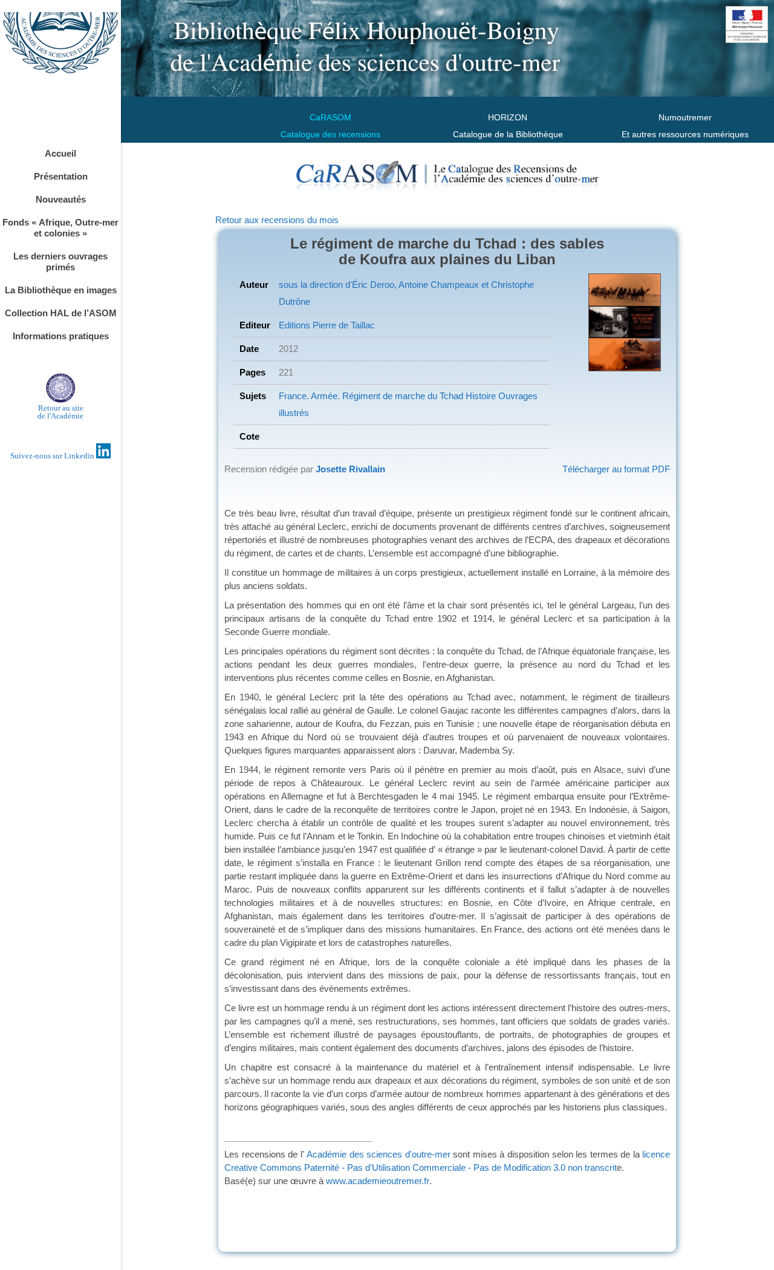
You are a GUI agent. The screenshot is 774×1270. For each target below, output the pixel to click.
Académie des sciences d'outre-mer (378, 1154)
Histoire (479, 396)
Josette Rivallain (350, 469)
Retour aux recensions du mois (277, 220)
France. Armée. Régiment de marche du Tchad (371, 396)
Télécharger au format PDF (616, 469)
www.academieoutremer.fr (377, 1181)
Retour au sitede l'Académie (60, 411)
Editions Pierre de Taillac (327, 325)
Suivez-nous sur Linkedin (53, 455)
